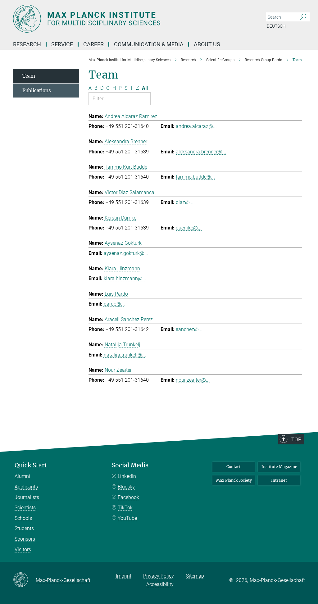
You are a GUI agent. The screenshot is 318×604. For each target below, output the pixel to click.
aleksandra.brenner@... (201, 152)
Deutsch (276, 26)
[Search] (303, 17)
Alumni (22, 476)
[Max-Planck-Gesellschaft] (24, 580)
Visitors (23, 549)
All (145, 88)
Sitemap (195, 576)
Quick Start (31, 465)
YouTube (127, 518)
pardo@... (114, 304)
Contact (233, 466)
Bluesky (126, 487)
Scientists (25, 508)
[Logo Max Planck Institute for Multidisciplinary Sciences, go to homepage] (129, 19)
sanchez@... (189, 329)
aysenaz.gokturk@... (126, 253)
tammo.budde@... (195, 177)
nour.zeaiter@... (193, 380)
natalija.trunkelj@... (125, 355)
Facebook (128, 497)
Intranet (279, 480)
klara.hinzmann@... (125, 278)
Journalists (27, 497)
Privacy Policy (158, 576)
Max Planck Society (234, 480)
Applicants (26, 487)
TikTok (125, 508)
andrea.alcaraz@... (196, 126)
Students (24, 528)
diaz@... (184, 202)
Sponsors (25, 539)
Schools (23, 518)
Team (28, 76)
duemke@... (189, 228)
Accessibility (160, 584)
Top (296, 439)
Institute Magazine (279, 466)
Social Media (130, 465)
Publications (36, 90)
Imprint (123, 576)
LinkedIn (127, 476)
